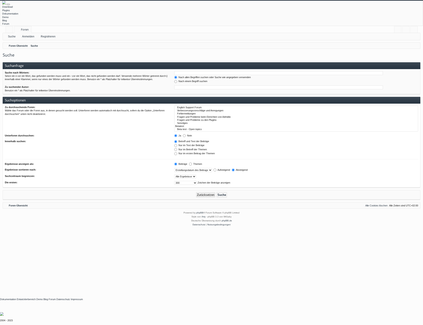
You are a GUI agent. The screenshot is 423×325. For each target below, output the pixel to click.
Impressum (77, 299)
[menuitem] (397, 29)
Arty (204, 216)
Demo (5, 17)
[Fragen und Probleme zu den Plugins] (296, 120)
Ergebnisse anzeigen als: (19, 164)
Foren (25, 29)
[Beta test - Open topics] (296, 129)
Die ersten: (11, 182)
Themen (197, 164)
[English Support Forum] (296, 107)
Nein (189, 135)
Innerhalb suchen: (15, 141)
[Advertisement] (132, 259)
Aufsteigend (223, 170)
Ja (179, 135)
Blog (4, 20)
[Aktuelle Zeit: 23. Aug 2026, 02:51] (416, 45)
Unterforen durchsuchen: (19, 135)
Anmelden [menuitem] (406, 30)
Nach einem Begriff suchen (192, 81)
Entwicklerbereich (26, 299)
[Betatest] (296, 126)
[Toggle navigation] (8, 4)
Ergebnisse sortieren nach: (20, 169)
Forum (5, 23)
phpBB (199, 212)
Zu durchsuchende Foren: (20, 107)
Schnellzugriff (10, 30)
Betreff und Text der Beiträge (193, 141)
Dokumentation (10, 13)
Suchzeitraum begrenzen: (20, 176)
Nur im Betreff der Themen (192, 149)
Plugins (6, 10)
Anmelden (28, 36)
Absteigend (241, 170)
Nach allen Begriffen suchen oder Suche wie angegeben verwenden (214, 77)
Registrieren (48, 36)
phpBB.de (227, 220)
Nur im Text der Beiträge (191, 145)
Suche (12, 36)
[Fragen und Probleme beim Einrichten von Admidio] (296, 117)
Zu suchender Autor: (17, 87)
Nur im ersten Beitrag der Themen (196, 153)
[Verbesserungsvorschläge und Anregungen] (296, 110)
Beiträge (182, 164)
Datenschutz (63, 299)
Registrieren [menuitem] (414, 30)
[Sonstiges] (296, 123)
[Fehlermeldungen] (296, 113)
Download (7, 7)
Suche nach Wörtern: (17, 72)
